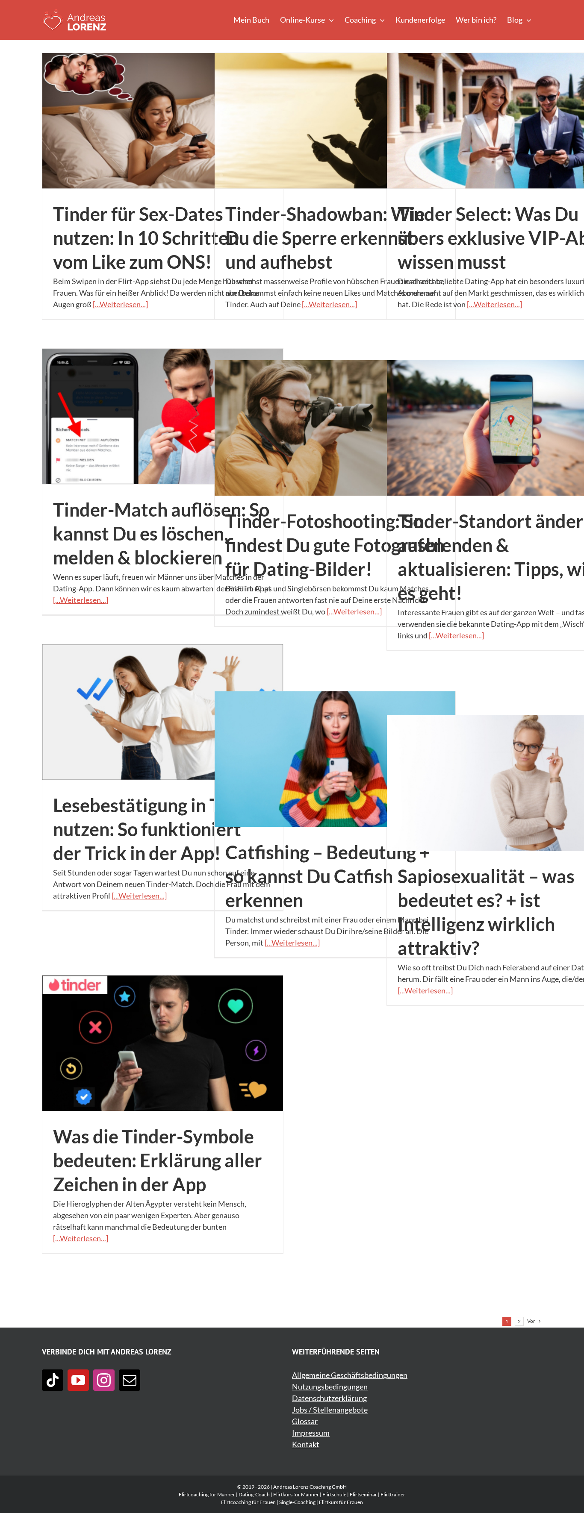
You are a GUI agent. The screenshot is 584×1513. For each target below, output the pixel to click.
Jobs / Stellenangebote (330, 1409)
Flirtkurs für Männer (296, 1494)
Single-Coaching (297, 1502)
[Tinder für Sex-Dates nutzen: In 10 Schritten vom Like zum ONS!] (162, 120)
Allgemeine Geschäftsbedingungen (349, 1375)
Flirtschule (334, 1494)
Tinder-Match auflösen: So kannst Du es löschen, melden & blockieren (161, 533)
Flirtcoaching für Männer (207, 1494)
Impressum (311, 1432)
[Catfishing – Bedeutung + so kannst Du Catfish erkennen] (335, 759)
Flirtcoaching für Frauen (248, 1502)
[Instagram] (104, 1380)
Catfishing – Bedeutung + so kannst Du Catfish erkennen (327, 876)
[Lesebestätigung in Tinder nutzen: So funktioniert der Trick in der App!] (162, 712)
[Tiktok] (52, 1380)
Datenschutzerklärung (329, 1398)
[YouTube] (78, 1380)
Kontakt (305, 1444)
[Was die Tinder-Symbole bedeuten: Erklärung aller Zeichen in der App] (162, 1043)
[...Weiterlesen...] (120, 304)
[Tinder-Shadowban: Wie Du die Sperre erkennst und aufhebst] (335, 120)
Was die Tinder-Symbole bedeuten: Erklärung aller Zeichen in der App (157, 1160)
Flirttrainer (392, 1494)
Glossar (305, 1421)
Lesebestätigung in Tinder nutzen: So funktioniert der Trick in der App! (158, 829)
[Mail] (129, 1380)
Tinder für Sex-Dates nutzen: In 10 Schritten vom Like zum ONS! (146, 238)
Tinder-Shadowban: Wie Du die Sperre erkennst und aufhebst (325, 238)
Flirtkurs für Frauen (341, 1502)
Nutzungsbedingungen (330, 1386)
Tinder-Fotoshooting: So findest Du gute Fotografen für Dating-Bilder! (334, 545)
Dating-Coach (254, 1494)
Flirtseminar (363, 1494)
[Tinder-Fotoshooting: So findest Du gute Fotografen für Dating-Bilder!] (335, 428)
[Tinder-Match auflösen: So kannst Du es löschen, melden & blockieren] (162, 416)
